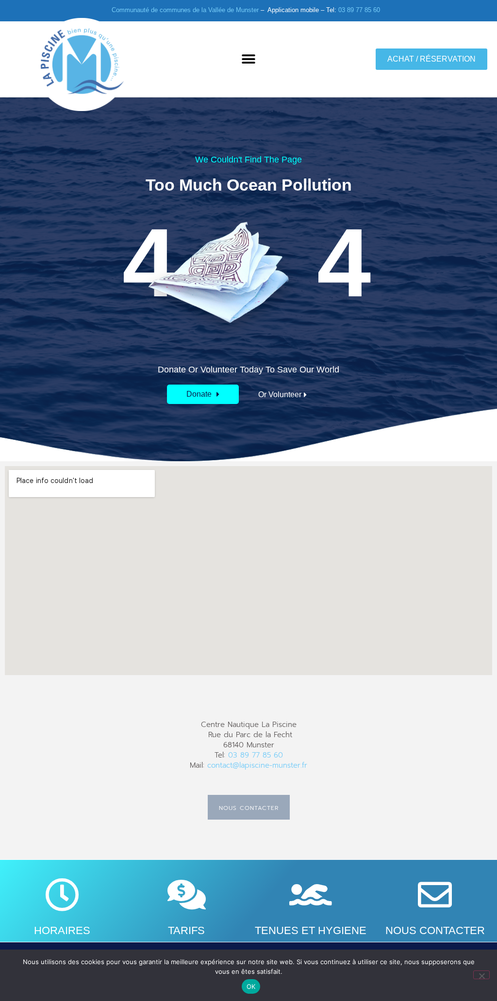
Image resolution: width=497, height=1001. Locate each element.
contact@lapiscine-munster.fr (257, 765)
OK (251, 986)
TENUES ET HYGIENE (310, 930)
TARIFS (186, 930)
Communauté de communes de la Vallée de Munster (185, 10)
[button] (248, 59)
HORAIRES (62, 930)
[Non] (481, 974)
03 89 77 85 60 (359, 10)
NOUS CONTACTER (435, 930)
